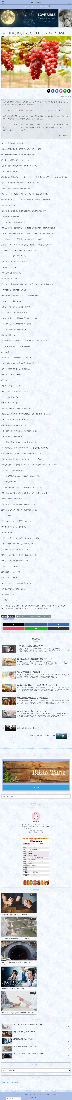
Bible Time (36, 787)
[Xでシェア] (48, 91)
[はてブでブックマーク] (56, 91)
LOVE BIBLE (36, 2)
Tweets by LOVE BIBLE (9, 1082)
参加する (47, 879)
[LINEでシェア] (65, 91)
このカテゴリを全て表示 (36, 877)
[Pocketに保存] (61, 91)
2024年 (5, 616)
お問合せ (25, 1095)
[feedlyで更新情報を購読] (37, 831)
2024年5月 (12, 616)
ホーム (16, 1095)
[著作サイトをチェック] (30, 831)
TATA (37, 821)
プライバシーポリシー (52, 1095)
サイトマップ (37, 1095)
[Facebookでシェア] (52, 91)
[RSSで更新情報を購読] (41, 831)
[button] (69, 91)
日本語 (10, 1098)
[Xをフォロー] (34, 831)
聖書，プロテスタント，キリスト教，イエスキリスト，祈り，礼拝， (34, 616)
